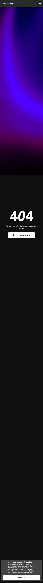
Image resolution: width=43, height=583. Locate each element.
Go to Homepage (21, 235)
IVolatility (7, 3)
